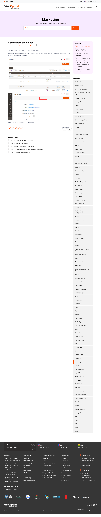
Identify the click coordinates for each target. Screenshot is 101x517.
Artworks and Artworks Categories (82, 250)
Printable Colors (79, 220)
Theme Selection (80, 153)
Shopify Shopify (29, 463)
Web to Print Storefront (12, 463)
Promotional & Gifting (49, 475)
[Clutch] (76, 496)
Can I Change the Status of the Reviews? (22, 146)
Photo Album (78, 318)
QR (76, 424)
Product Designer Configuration (80, 212)
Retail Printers (86, 465)
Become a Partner (29, 480)
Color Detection (79, 336)
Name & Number (79, 391)
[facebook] (12, 128)
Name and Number (80, 282)
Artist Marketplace (10, 472)
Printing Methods (80, 98)
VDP (76, 416)
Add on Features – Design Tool (82, 93)
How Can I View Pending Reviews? (21, 152)
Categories (78, 207)
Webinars (65, 468)
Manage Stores (79, 102)
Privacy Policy (27, 510)
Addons (77, 216)
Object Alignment (80, 409)
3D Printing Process (81, 254)
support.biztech (13, 447)
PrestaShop (78, 185)
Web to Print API (86, 477)
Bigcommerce (28, 470)
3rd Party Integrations (88, 480)
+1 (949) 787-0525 (43, 447)
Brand (76, 329)
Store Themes (67, 475)
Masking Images (79, 293)
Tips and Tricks (79, 340)
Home (36, 23)
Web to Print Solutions (54, 23)
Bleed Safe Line (79, 376)
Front (76, 420)
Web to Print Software (11, 481)
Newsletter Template (81, 131)
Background (78, 265)
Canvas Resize (79, 347)
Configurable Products (81, 134)
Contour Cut (78, 82)
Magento (77, 167)
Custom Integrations (81, 120)
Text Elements (79, 196)
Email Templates (80, 238)
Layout (77, 105)
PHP (25, 473)
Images (77, 245)
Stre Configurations (80, 394)
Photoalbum (78, 387)
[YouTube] (92, 505)
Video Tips (71, 7)
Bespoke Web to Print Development (11, 478)
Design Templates (80, 333)
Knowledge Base (61, 7)
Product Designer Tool (81, 182)
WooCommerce (79, 123)
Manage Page (79, 285)
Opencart (27, 465)
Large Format (47, 465)
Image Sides (78, 149)
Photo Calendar (79, 109)
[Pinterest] (96, 505)
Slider (76, 258)
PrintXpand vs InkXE (11, 489)
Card (44, 460)
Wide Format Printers (88, 460)
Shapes (77, 242)
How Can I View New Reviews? (20, 143)
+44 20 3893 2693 (63, 447)
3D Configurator (80, 322)
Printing (77, 156)
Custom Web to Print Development (88, 474)
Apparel (45, 458)
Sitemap (53, 510)
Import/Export (79, 373)
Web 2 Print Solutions (81, 163)
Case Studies (66, 463)
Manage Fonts (79, 413)
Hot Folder (78, 380)
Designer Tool (79, 138)
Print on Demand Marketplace (10, 469)
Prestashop (27, 468)
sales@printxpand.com (15, 445)
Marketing (63, 23)
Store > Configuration (81, 171)
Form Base (78, 402)
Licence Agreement (17, 510)
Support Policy (45, 510)
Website (77, 314)
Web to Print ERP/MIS (11, 465)
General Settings (80, 85)
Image (77, 427)
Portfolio (65, 460)
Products (77, 223)
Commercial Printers (88, 458)
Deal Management (80, 193)
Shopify (77, 145)
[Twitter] (87, 505)
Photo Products (47, 470)
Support (65, 473)
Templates (78, 358)
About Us (65, 458)
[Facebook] (85, 505)
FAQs (76, 307)
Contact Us (90, 7)
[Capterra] (85, 496)
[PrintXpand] (11, 505)
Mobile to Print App (80, 325)
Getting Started (79, 116)
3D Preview (78, 384)
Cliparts (77, 311)
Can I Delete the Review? (83, 46)
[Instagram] (94, 505)
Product (77, 127)
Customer (78, 351)
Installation (78, 160)
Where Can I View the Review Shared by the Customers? (27, 149)
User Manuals (81, 7)
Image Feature (79, 189)
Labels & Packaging (49, 463)
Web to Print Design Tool (12, 460)
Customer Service (80, 278)
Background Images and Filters (82, 270)
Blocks (77, 274)
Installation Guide (80, 142)
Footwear (46, 468)
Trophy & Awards (48, 473)
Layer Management (80, 398)
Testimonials (78, 174)
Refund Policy (36, 510)
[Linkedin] (90, 505)
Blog (64, 478)
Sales (76, 344)
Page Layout (78, 300)
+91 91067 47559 (83, 447)
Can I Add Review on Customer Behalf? (22, 140)
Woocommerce (79, 369)
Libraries (77, 303)
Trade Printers (86, 463)
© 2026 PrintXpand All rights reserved (86, 510)
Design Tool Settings (81, 89)
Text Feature (78, 231)
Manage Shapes (79, 354)
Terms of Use (7, 510)
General (77, 113)
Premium (77, 178)
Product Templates (80, 289)
